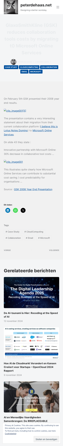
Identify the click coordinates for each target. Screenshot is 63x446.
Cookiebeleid (10, 433)
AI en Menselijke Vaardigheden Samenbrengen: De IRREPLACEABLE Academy (26, 421)
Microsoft (35, 71)
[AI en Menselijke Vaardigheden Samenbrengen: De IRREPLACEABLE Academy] (31, 396)
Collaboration (49, 67)
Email (24, 71)
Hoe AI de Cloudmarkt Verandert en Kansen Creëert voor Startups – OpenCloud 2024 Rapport (30, 367)
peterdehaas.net (36, 5)
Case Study (11, 67)
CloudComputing (29, 67)
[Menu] (57, 7)
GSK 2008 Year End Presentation (33, 189)
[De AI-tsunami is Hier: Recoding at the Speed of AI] (31, 292)
